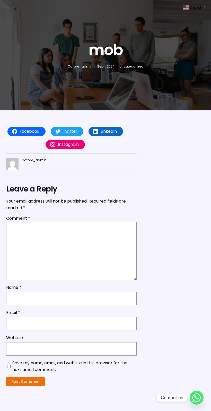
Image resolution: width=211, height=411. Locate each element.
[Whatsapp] (197, 398)
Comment (18, 218)
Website (14, 338)
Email (13, 313)
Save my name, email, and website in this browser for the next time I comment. (69, 366)
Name (13, 287)
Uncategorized (131, 66)
